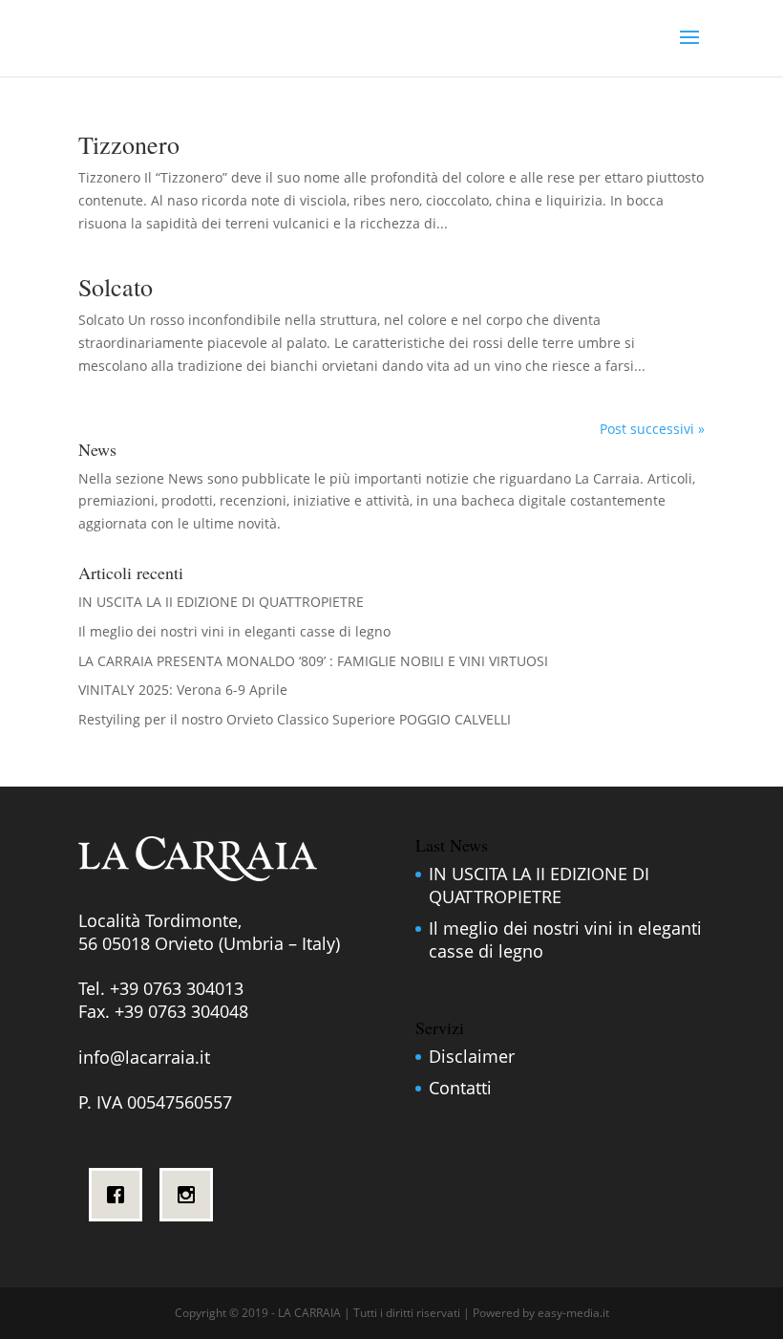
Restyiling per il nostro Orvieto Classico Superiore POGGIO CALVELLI (294, 719)
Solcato (115, 286)
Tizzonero (129, 144)
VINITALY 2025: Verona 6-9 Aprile (182, 689)
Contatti (460, 1087)
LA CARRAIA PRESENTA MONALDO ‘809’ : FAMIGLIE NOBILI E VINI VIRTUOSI (313, 661)
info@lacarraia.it (144, 1057)
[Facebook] (120, 1195)
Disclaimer (472, 1056)
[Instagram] (191, 1195)
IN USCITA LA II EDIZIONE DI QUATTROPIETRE (221, 602)
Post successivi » (652, 429)
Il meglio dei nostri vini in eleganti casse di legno (234, 631)
